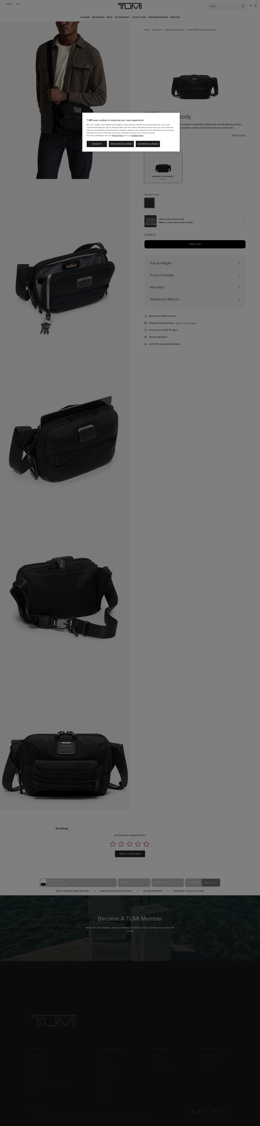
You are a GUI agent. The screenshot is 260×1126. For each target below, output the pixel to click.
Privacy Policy (118, 136)
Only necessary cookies (121, 144)
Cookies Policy (137, 136)
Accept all (96, 144)
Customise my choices (147, 144)
